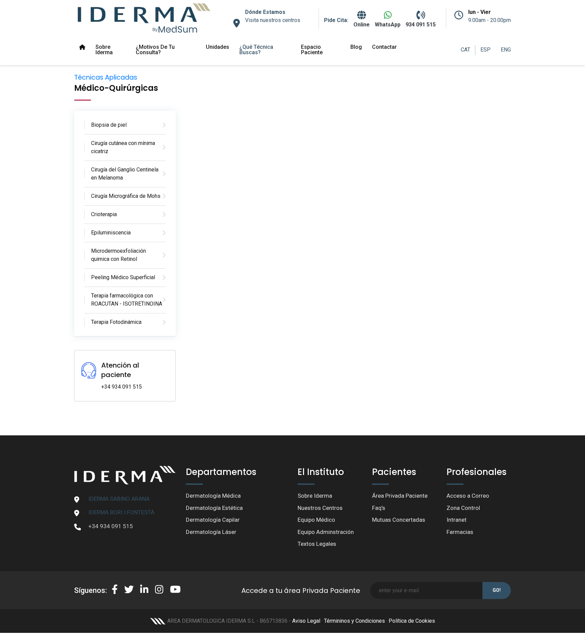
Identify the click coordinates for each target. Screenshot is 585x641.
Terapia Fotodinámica (116, 322)
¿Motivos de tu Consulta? (155, 50)
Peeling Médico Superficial (123, 277)
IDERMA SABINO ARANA (119, 498)
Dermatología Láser (211, 532)
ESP (485, 49)
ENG (506, 49)
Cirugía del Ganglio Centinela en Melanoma (124, 173)
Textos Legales (317, 543)
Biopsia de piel (109, 125)
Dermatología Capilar (213, 519)
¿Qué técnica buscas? (256, 50)
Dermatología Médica (213, 495)
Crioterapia (104, 214)
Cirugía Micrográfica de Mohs (125, 196)
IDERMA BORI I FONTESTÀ (121, 512)
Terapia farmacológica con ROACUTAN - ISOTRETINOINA (126, 299)
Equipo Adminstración (326, 532)
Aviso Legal (306, 621)
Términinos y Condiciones (354, 621)
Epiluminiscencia (111, 232)
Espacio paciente (312, 50)
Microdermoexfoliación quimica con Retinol (118, 255)
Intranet (457, 519)
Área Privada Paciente (400, 495)
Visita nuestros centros (272, 20)
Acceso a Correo (468, 495)
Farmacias (460, 532)
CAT (465, 49)
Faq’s (378, 507)
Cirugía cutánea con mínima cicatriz (123, 147)
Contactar (384, 47)
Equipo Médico (316, 519)
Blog (356, 47)
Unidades (217, 47)
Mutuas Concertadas (398, 519)
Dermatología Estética (214, 507)
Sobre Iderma (104, 50)
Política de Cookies (412, 621)
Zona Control (463, 507)
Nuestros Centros (320, 507)
